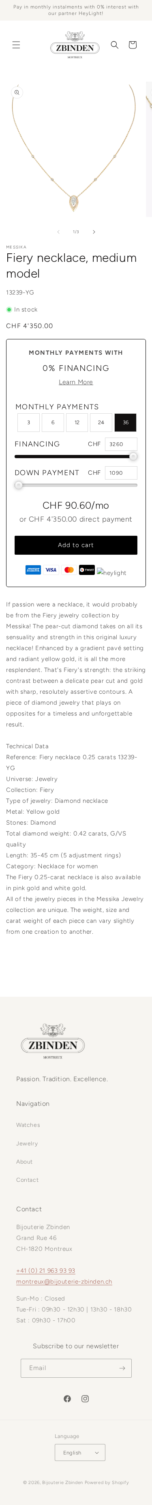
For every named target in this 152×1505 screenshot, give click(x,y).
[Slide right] (94, 232)
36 (125, 422)
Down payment (47, 472)
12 (77, 422)
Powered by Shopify (107, 1482)
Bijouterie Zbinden (62, 1482)
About (24, 1161)
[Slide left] (58, 232)
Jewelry (27, 1143)
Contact (27, 1180)
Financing (37, 444)
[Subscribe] (122, 1368)
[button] (16, 45)
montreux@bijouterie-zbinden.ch (64, 1281)
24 (101, 422)
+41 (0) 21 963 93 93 (45, 1270)
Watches (28, 1125)
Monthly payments (57, 406)
